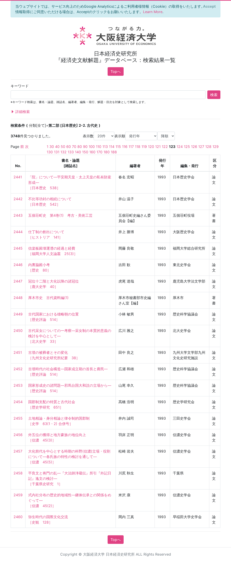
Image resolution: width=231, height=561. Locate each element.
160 (92, 152)
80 (79, 146)
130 (50, 152)
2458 (18, 473)
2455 (18, 418)
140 (78, 152)
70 (74, 146)
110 (98, 146)
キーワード (20, 86)
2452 (18, 369)
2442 (18, 199)
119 (144, 146)
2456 (18, 434)
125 (187, 146)
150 (85, 152)
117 (131, 146)
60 (68, 146)
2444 (18, 232)
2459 (18, 495)
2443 (18, 215)
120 (151, 146)
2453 (18, 385)
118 (137, 146)
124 (180, 146)
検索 (213, 94)
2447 (18, 281)
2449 (18, 314)
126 (194, 146)
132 (63, 152)
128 (208, 146)
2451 (18, 352)
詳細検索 (22, 111)
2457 (18, 451)
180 (107, 152)
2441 (18, 177)
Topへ (116, 71)
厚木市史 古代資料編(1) (48, 297)
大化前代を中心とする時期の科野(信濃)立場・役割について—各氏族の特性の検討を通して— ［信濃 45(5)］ (69, 456)
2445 (18, 248)
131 (56, 152)
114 (111, 146)
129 (216, 146)
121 (158, 146)
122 (165, 146)
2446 (18, 264)
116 (124, 146)
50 (63, 146)
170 (99, 152)
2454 (18, 402)
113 (105, 146)
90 (85, 146)
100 (92, 146)
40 (57, 146)
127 (201, 146)
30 (51, 146)
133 (71, 152)
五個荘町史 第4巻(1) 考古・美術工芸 (60, 215)
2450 (18, 330)
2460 (18, 517)
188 (114, 152)
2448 (18, 297)
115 (118, 146)
